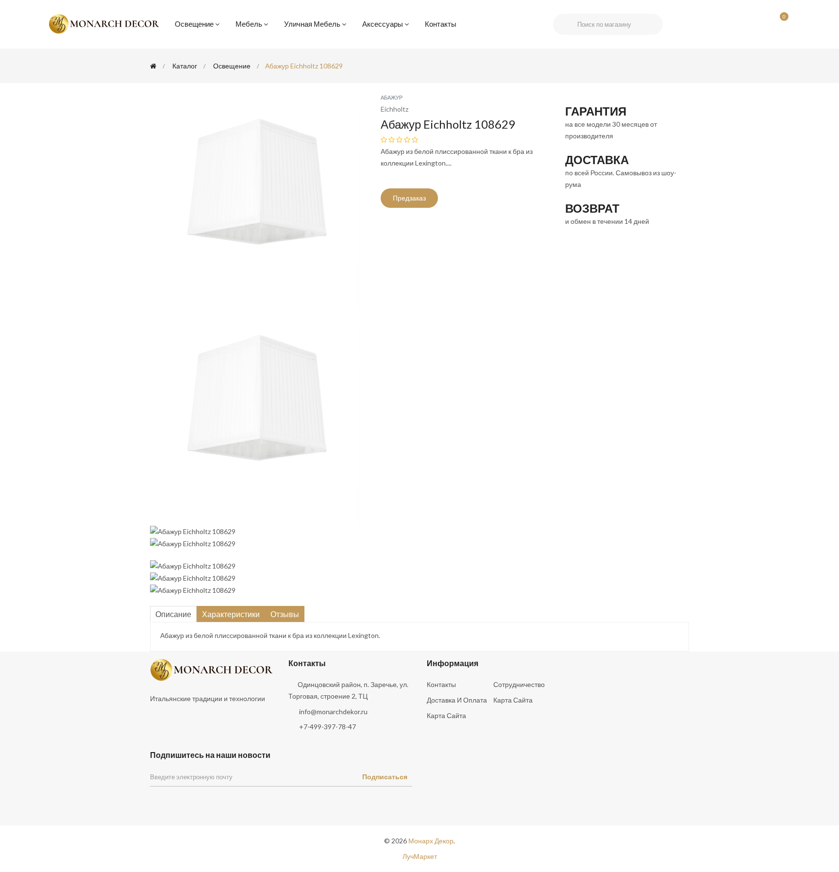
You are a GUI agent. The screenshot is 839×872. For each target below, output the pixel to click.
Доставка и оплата (457, 700)
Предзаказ (409, 198)
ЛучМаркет (420, 856)
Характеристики (231, 614)
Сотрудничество (519, 684)
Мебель (248, 23)
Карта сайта (513, 700)
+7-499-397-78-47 (327, 726)
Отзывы (284, 614)
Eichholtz (394, 109)
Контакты (440, 23)
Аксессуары (382, 23)
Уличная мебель (312, 23)
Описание (173, 614)
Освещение (194, 23)
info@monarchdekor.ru (333, 711)
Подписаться (384, 776)
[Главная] (153, 66)
